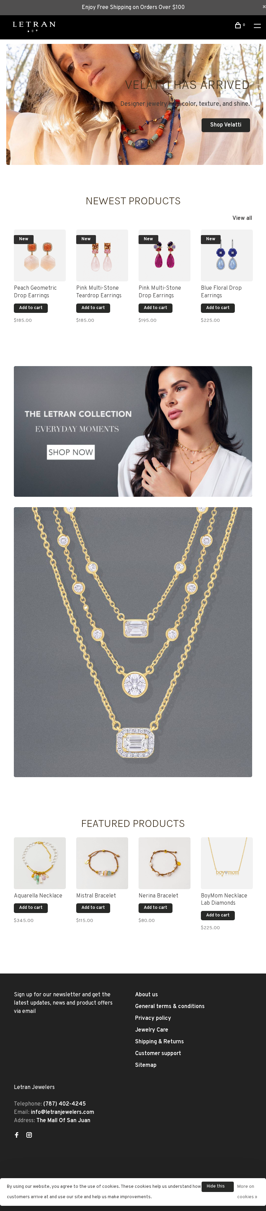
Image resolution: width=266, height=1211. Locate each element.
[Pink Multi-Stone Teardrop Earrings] (102, 255)
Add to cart (31, 308)
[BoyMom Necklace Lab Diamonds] (227, 863)
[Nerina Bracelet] (164, 863)
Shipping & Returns (159, 1041)
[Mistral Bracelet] (102, 863)
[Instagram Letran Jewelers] (29, 1136)
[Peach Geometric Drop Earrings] (40, 255)
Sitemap (146, 1065)
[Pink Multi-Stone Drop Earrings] (164, 255)
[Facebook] (16, 1136)
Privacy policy (153, 1018)
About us (146, 994)
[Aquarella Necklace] (40, 863)
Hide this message (216, 1188)
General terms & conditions (170, 1006)
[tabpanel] (40, 281)
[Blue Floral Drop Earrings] (227, 255)
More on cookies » (247, 1192)
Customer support (158, 1053)
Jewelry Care (151, 1030)
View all (242, 218)
